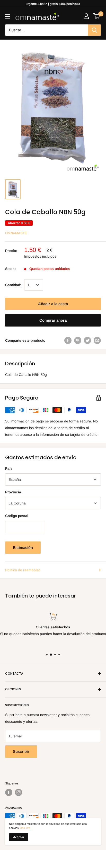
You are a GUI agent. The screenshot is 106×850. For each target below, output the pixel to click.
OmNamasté (16, 233)
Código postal (16, 516)
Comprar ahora (53, 320)
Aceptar (18, 837)
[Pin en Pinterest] (77, 340)
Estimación (23, 547)
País (9, 468)
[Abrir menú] (7, 16)
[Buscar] (94, 30)
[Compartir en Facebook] (68, 340)
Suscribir (21, 751)
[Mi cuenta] (86, 16)
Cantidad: (13, 285)
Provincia (13, 492)
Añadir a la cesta (53, 304)
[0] (96, 16)
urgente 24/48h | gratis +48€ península (53, 4)
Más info (25, 827)
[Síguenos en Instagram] (18, 792)
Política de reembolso (22, 570)
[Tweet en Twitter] (87, 340)
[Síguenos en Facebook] (8, 792)
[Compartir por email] (97, 340)
